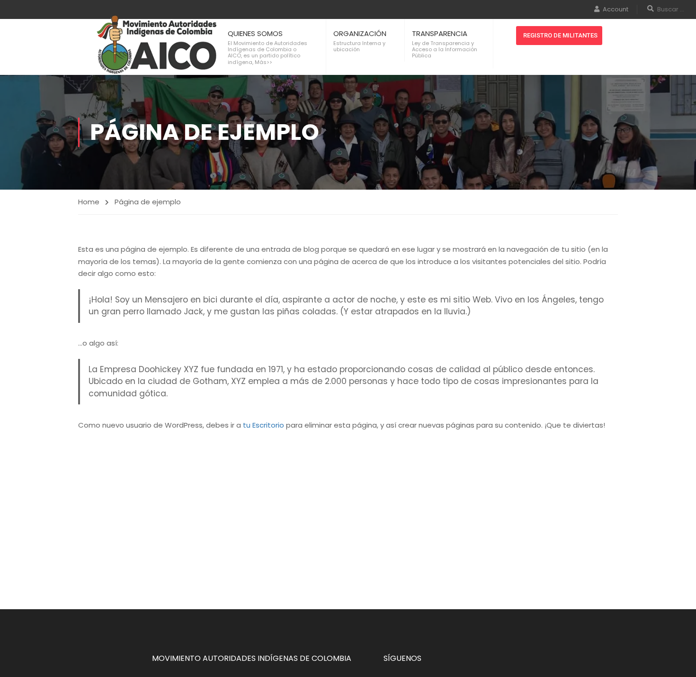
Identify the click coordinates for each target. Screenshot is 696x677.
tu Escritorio (263, 425)
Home (88, 202)
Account (615, 9)
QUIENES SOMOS (255, 33)
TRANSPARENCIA (439, 33)
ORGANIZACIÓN (359, 33)
